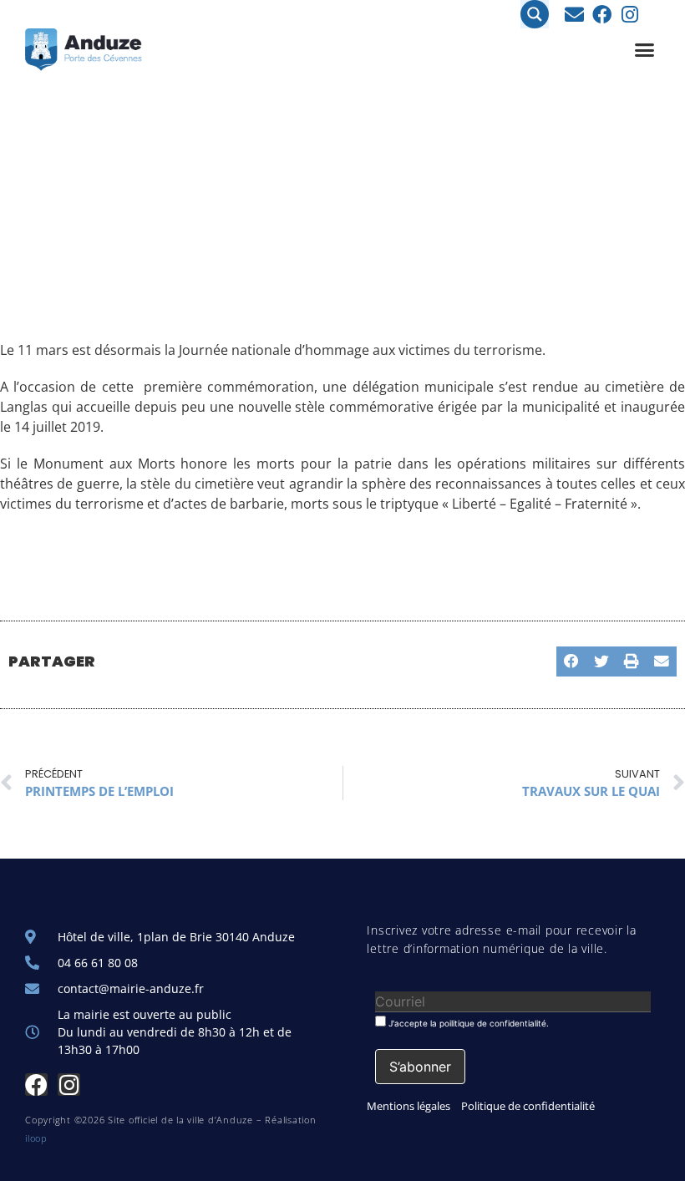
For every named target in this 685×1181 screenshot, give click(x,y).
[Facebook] (601, 14)
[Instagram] (629, 14)
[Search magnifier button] (534, 14)
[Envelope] (574, 14)
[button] (645, 50)
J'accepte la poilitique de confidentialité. (467, 1022)
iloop (36, 1138)
